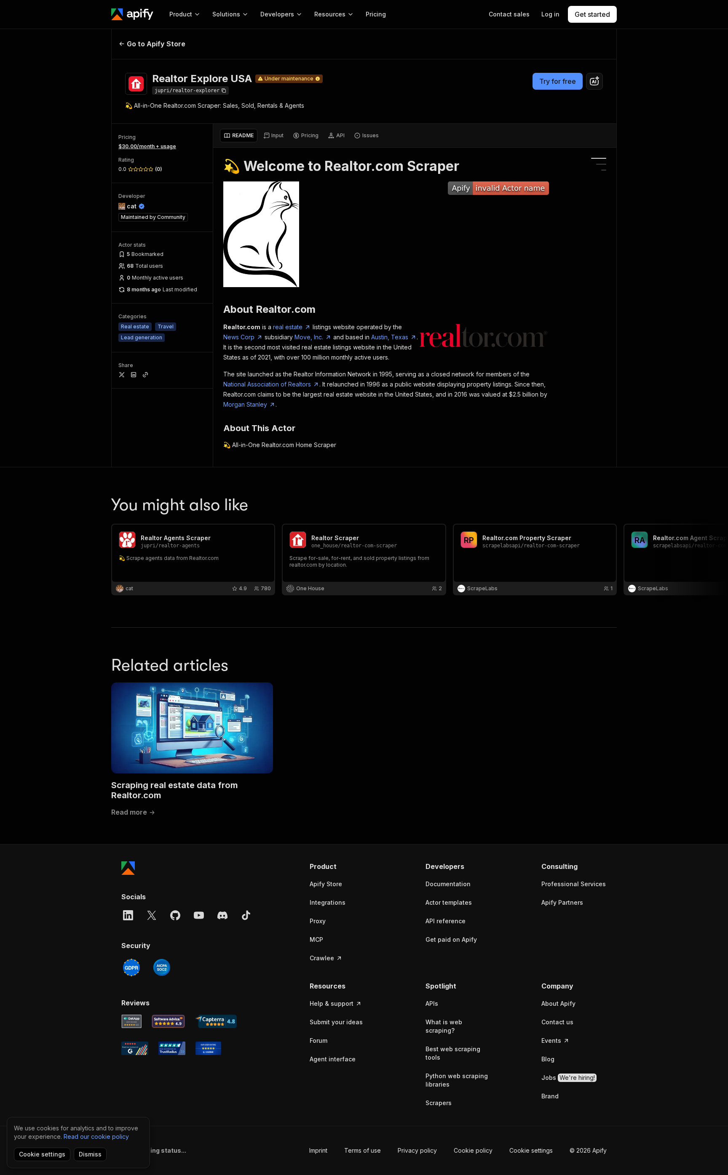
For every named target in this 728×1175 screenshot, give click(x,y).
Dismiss (90, 1154)
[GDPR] (131, 967)
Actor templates (449, 902)
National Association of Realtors (267, 384)
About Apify (558, 1003)
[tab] (238, 135)
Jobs (568, 1077)
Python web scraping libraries (457, 1080)
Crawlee (322, 958)
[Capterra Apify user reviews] (216, 1021)
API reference (446, 921)
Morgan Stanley (245, 404)
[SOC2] (162, 967)
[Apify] (132, 14)
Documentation (448, 883)
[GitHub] (175, 915)
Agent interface (333, 1059)
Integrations (327, 902)
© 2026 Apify (588, 1150)
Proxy (318, 921)
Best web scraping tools (453, 1053)
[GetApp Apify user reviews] (131, 1021)
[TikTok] (246, 915)
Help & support (331, 1003)
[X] (151, 915)
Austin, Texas (389, 337)
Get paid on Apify (451, 939)
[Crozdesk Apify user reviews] (208, 1048)
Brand (550, 1096)
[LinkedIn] (128, 915)
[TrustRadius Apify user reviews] (171, 1048)
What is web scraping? (444, 1026)
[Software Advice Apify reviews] (168, 1021)
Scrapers (439, 1102)
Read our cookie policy (96, 1136)
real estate (287, 326)
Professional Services (573, 883)
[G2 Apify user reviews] (134, 1048)
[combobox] (594, 81)
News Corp (238, 337)
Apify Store (326, 883)
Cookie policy (473, 1150)
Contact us (557, 1022)
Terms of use (362, 1150)
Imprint (318, 1150)
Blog (547, 1059)
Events (551, 1040)
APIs (432, 1003)
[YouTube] (199, 915)
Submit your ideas (336, 1022)
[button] (342, 866)
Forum (318, 1040)
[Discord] (222, 915)
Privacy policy (417, 1150)
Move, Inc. (308, 337)
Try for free (557, 81)
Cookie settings (531, 1150)
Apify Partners (562, 902)
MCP (316, 939)
